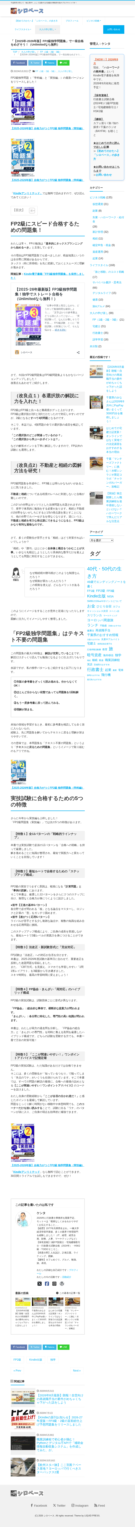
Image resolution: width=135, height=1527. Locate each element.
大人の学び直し (46, 29)
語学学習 (98, 339)
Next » (77, 1370)
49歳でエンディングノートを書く (106, 584)
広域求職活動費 (94, 649)
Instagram (81, 1505)
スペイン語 (114, 611)
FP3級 (110, 590)
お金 (91, 606)
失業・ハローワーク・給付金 (22, 1304)
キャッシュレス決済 (97, 611)
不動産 (103, 625)
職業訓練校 (112, 660)
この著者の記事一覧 (69, 1293)
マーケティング (110, 615)
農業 (115, 670)
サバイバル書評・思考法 (107, 282)
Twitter (36, 63)
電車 (120, 670)
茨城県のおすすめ (102, 664)
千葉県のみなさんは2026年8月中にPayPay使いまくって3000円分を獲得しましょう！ (39, 1318)
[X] (39, 1283)
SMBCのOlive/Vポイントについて (104, 601)
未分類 (94, 346)
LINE (64, 63)
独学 (53, 1359)
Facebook (20, 63)
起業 (95, 258)
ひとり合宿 (104, 606)
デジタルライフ (40, 1305)
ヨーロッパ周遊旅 (100, 620)
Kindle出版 (35, 1359)
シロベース (49, 1515)
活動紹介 (66, 1277)
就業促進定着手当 (104, 644)
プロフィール (72, 21)
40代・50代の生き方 (104, 572)
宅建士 (60, 1305)
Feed (101, 1505)
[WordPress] (62, 1283)
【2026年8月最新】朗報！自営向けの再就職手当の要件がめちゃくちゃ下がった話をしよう (22, 1318)
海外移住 (108, 655)
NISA (110, 596)
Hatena (50, 63)
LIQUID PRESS (92, 1515)
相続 (95, 238)
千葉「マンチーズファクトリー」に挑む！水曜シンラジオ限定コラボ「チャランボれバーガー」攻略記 (72, 1319)
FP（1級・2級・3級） (46, 71)
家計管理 (98, 231)
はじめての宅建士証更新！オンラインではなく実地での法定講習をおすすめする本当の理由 (55, 1318)
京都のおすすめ (114, 626)
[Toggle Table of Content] (30, 210)
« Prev (17, 1370)
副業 (95, 210)
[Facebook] (47, 1283)
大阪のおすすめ (93, 639)
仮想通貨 (98, 204)
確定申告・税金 (102, 245)
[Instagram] (54, 1283)
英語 (89, 664)
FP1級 (91, 590)
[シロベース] (27, 10)
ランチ (92, 625)
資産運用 (98, 251)
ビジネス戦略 (93, 21)
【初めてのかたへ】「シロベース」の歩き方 (36, 21)
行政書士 (98, 332)
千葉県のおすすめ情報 (102, 635)
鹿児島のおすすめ (94, 680)
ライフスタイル (22, 29)
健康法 (90, 630)
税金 (101, 660)
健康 (95, 299)
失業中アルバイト (110, 639)
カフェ (116, 606)
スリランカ (94, 615)
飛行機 (106, 675)
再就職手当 (102, 630)
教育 (104, 649)
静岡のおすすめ (93, 675)
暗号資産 (94, 655)
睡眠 (94, 660)
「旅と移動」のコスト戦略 (108, 271)
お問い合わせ (113, 29)
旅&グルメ (75, 1305)
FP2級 (17, 1359)
